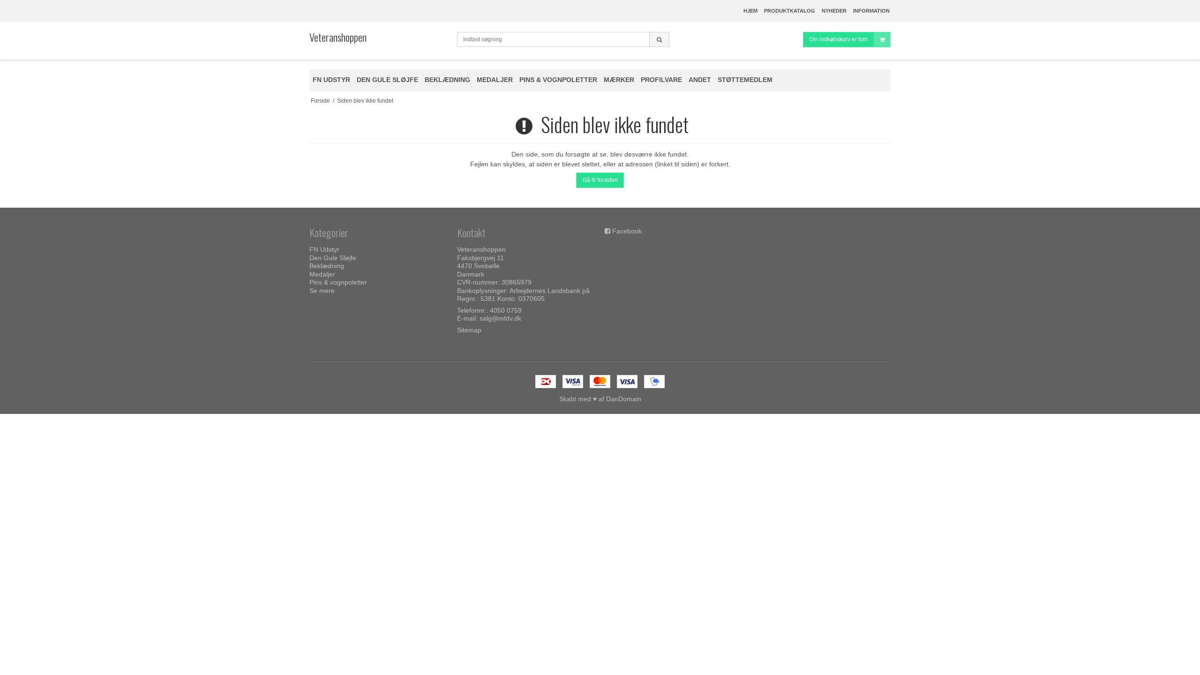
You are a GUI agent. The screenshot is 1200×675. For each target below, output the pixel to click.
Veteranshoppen (338, 37)
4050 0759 (506, 310)
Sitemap (469, 330)
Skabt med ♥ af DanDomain (600, 399)
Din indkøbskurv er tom (838, 39)
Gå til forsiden (600, 180)
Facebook (627, 231)
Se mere (322, 290)
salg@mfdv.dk (500, 318)
